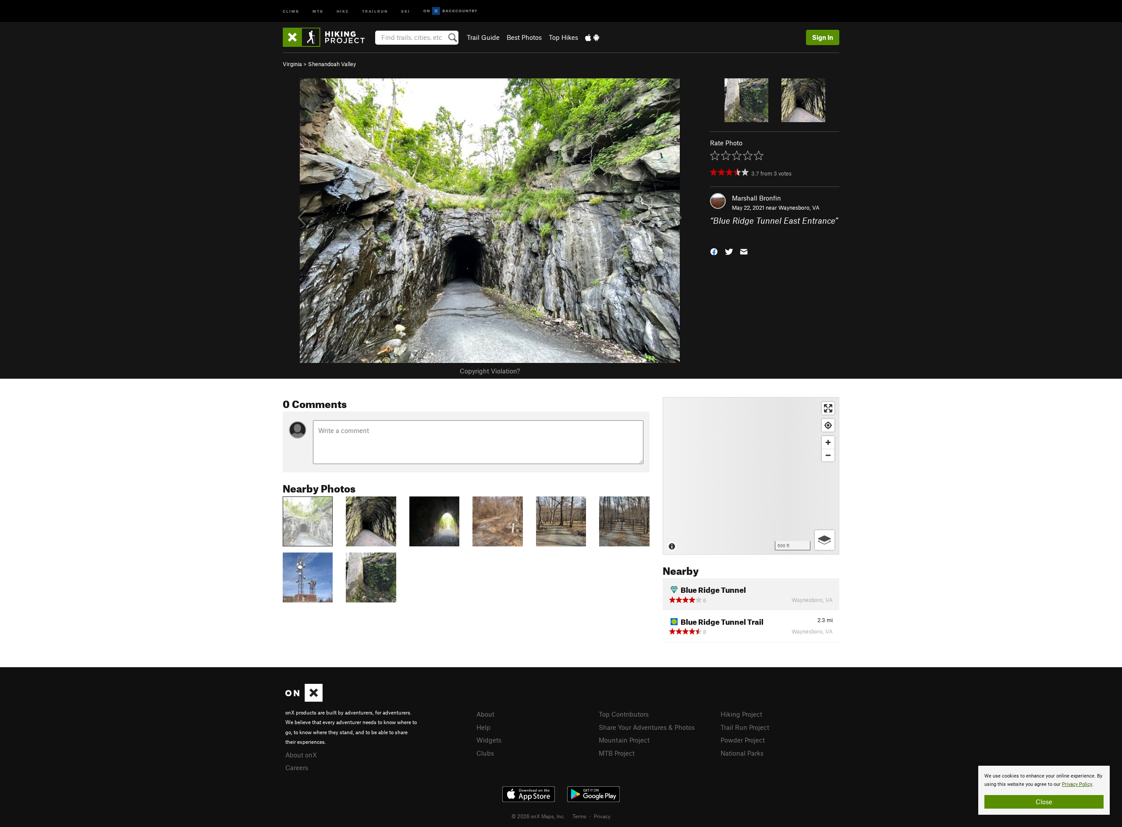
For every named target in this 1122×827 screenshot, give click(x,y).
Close (1044, 802)
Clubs (485, 753)
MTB (317, 11)
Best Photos (524, 37)
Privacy (602, 816)
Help (483, 727)
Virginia (292, 63)
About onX (301, 755)
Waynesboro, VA (799, 207)
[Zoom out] (828, 455)
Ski (405, 11)
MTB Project (617, 753)
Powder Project (743, 740)
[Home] (328, 37)
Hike (343, 11)
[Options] (824, 540)
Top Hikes (563, 37)
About (485, 714)
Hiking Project (741, 714)
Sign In (822, 37)
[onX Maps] (304, 699)
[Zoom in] (828, 442)
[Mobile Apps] (592, 37)
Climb (291, 11)
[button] (714, 251)
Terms (579, 816)
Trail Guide (483, 37)
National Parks (742, 753)
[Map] (751, 476)
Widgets (488, 740)
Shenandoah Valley (332, 63)
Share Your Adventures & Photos (647, 727)
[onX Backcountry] (450, 11)
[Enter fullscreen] (828, 408)
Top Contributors (624, 714)
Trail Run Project (745, 727)
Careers (296, 767)
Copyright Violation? (490, 371)
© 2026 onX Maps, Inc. (538, 816)
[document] (1044, 790)
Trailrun (375, 11)
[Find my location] (828, 425)
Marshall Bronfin (756, 198)
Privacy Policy (1077, 784)
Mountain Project (624, 740)
